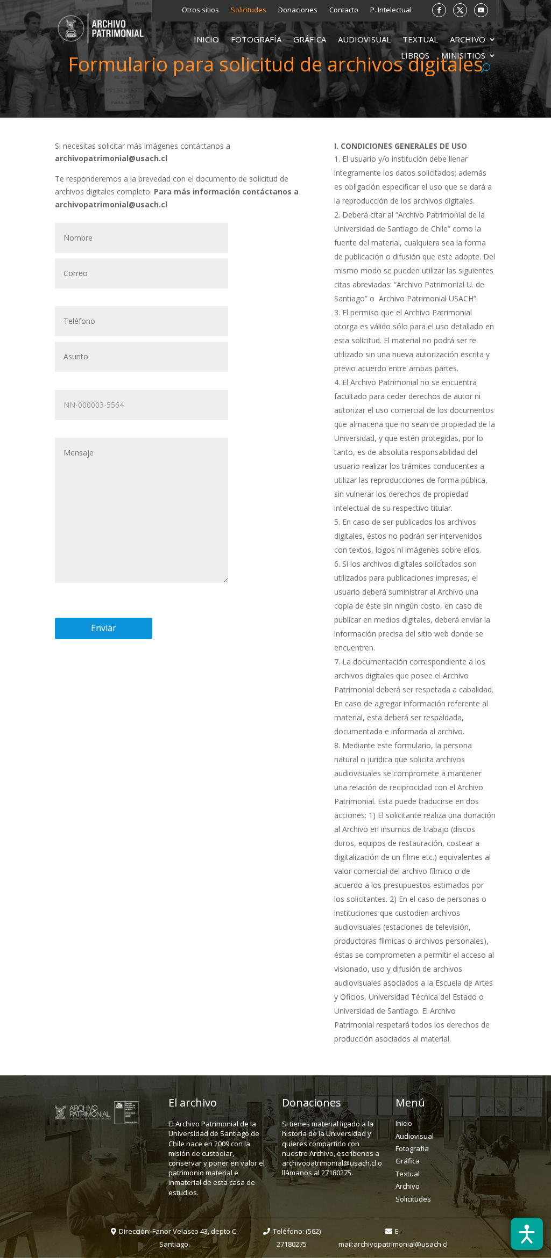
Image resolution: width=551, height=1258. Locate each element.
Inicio (206, 40)
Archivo (467, 40)
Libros (415, 56)
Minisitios (463, 56)
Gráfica (309, 40)
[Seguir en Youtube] (481, 10)
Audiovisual (364, 40)
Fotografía (256, 40)
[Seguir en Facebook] (439, 10)
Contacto (343, 10)
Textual (420, 40)
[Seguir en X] (460, 10)
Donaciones (297, 10)
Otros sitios (200, 10)
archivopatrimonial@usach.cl (401, 1244)
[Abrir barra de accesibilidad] (527, 1234)
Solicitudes (248, 10)
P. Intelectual (391, 10)
